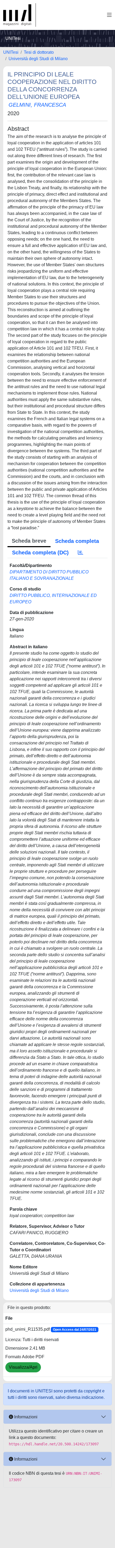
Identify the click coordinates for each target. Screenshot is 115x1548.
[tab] (80, 552)
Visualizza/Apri (23, 1367)
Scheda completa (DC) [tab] (40, 552)
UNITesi (10, 52)
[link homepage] (19, 15)
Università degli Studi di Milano (38, 58)
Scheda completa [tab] (77, 541)
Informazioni (25, 1417)
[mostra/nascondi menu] (109, 15)
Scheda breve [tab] (29, 541)
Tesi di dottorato (39, 52)
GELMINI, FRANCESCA (37, 105)
